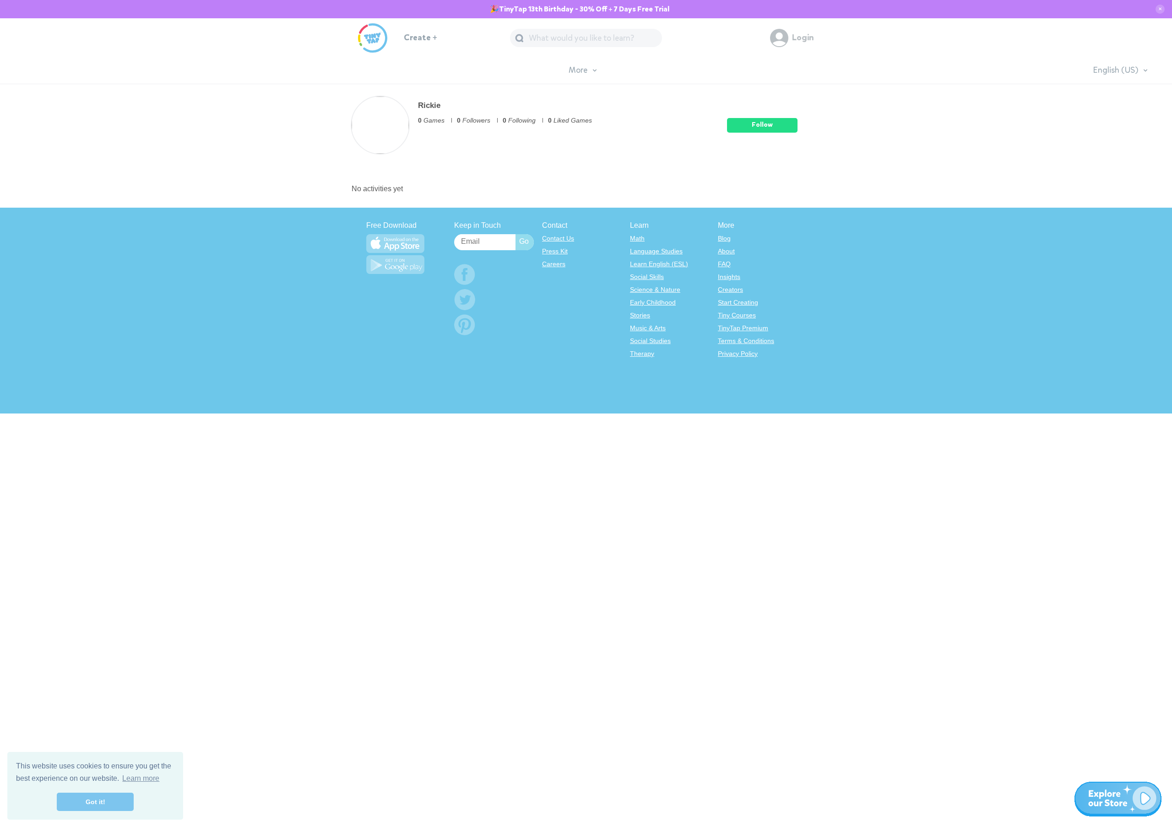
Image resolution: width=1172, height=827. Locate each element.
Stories (640, 315)
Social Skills (647, 276)
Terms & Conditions (746, 340)
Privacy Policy (738, 353)
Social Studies (650, 340)
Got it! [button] (95, 802)
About (726, 251)
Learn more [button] (140, 778)
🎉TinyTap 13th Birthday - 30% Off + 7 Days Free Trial (579, 9)
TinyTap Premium (743, 328)
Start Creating (738, 302)
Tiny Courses (737, 315)
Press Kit (555, 251)
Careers (553, 264)
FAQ (724, 264)
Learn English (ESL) (659, 264)
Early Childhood (653, 302)
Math (637, 238)
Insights (729, 276)
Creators (730, 289)
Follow (762, 124)
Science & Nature (655, 289)
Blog (724, 238)
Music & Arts (648, 328)
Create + (420, 37)
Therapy (642, 353)
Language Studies (656, 251)
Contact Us (558, 238)
